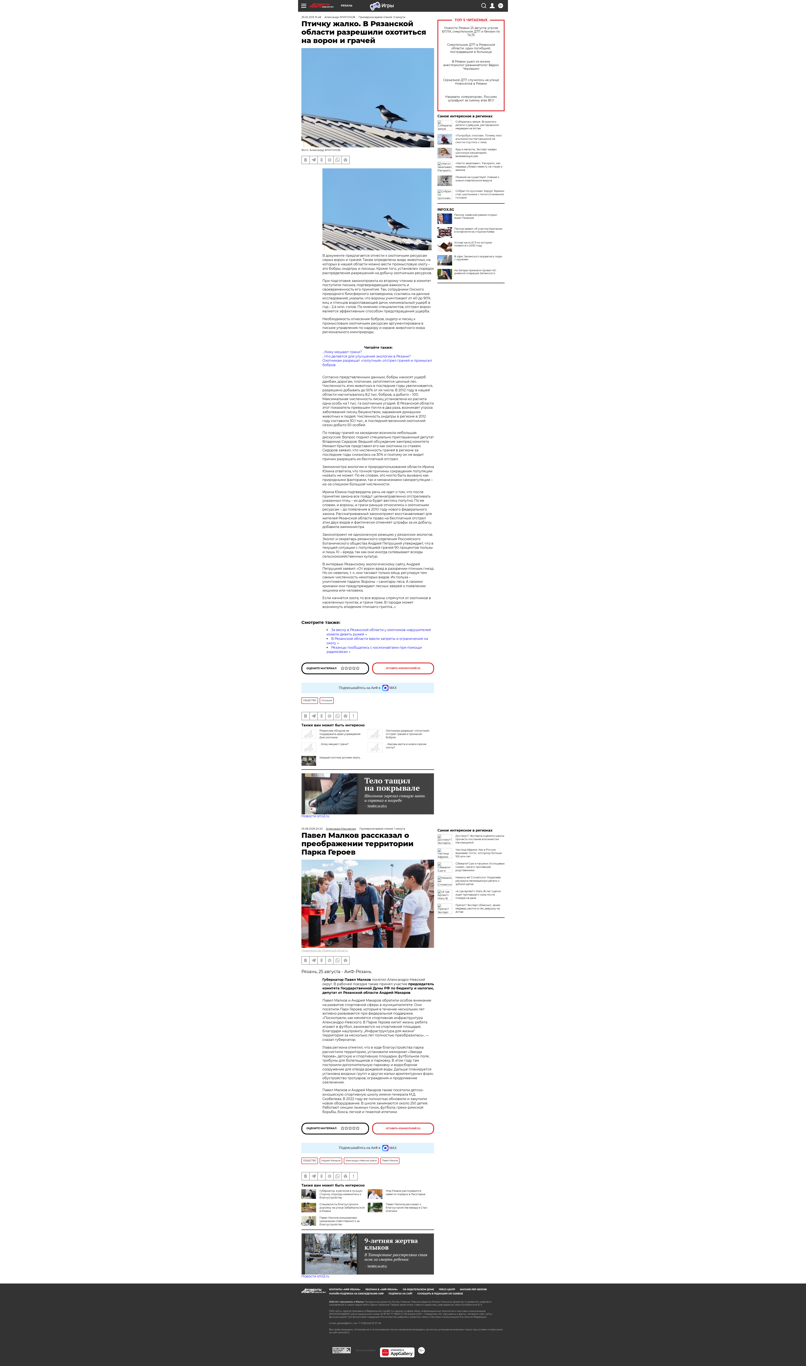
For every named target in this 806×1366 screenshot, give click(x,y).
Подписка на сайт (400, 1293)
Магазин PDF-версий (473, 1289)
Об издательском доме (418, 1289)
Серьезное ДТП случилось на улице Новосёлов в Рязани (471, 81)
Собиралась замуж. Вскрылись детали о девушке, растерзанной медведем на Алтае (477, 125)
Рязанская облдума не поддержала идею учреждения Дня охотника (339, 734)
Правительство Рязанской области (324, 950)
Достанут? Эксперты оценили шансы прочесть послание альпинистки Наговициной (479, 839)
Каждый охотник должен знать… (340, 757)
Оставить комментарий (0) (403, 668)
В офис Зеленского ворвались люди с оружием (478, 258)
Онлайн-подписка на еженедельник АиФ (356, 1293)
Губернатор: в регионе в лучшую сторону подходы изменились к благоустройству (340, 1194)
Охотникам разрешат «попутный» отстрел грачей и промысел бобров (408, 734)
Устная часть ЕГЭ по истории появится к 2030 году (473, 244)
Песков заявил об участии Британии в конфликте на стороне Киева (478, 230)
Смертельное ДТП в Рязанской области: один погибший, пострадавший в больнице (471, 48)
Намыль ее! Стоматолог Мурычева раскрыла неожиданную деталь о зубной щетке (478, 881)
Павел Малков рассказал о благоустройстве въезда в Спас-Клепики (407, 1208)
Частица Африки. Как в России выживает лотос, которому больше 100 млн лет (478, 853)
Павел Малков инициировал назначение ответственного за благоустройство (339, 1221)
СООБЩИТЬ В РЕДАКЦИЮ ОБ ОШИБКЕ (440, 1293)
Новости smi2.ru (315, 816)
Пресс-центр (447, 1289)
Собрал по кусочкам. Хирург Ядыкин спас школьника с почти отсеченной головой (479, 194)
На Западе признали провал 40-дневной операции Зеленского (475, 272)
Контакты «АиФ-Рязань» (345, 1289)
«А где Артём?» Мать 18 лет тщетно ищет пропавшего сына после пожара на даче (478, 895)
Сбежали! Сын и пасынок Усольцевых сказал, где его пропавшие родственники (480, 867)
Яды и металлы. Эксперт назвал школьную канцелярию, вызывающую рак (476, 153)
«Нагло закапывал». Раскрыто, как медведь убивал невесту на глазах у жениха (478, 167)
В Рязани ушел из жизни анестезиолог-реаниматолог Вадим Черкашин (471, 65)
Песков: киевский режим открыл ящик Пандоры (475, 216)
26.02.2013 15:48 (311, 17)
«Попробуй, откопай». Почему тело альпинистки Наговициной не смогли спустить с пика (478, 139)
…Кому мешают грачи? (342, 352)
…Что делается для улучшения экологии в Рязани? (366, 356)
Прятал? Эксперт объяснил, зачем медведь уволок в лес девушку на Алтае (477, 908)
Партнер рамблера (365, 1350)
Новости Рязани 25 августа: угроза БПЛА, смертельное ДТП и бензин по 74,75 (471, 31)
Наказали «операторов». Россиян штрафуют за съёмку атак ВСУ (471, 98)
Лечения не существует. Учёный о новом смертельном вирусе (477, 178)
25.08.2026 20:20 (312, 828)
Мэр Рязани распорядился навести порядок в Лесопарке (405, 1192)
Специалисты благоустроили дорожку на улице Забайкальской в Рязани (342, 1208)
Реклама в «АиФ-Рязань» (381, 1289)
